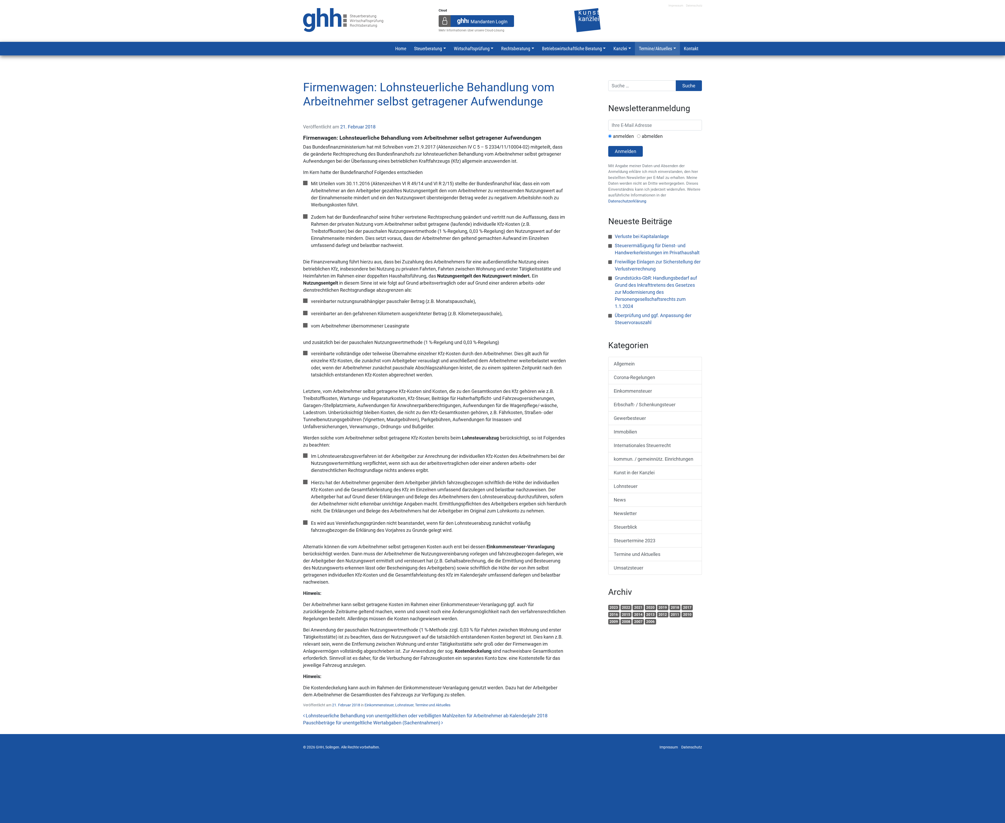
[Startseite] (343, 19)
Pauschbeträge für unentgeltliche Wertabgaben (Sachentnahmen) (372, 722)
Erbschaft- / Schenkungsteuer (644, 404)
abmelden (652, 136)
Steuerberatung (428, 48)
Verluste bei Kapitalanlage (642, 236)
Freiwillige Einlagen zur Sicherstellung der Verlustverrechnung (658, 265)
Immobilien (625, 432)
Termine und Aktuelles (432, 705)
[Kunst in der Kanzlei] (587, 19)
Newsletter (625, 513)
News (620, 500)
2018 (675, 607)
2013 (650, 614)
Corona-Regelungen (634, 377)
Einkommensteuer (379, 705)
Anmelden (625, 151)
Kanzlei (620, 48)
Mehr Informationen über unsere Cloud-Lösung (471, 30)
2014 (638, 614)
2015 (626, 614)
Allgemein (624, 364)
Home (400, 48)
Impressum (675, 5)
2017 (687, 607)
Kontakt (691, 48)
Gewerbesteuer (630, 418)
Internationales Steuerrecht (642, 445)
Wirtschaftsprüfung (472, 48)
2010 (687, 614)
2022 (626, 607)
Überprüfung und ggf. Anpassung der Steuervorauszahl (653, 319)
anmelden (623, 136)
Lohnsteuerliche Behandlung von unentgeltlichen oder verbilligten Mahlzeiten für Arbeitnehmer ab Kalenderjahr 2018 (426, 715)
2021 (638, 607)
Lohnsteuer (404, 705)
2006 (650, 621)
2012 (662, 614)
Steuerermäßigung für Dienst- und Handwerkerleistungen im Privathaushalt (657, 249)
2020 (650, 607)
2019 (662, 607)
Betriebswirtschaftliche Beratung (572, 48)
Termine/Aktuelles (655, 48)
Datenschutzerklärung (627, 201)
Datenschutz (694, 5)
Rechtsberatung (515, 48)
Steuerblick (625, 527)
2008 (626, 621)
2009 (614, 621)
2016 (614, 614)
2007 (638, 621)
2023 (614, 607)
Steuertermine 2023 (634, 540)
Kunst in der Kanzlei (634, 472)
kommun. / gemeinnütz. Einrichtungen (653, 459)
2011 (675, 614)
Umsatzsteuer (628, 568)
